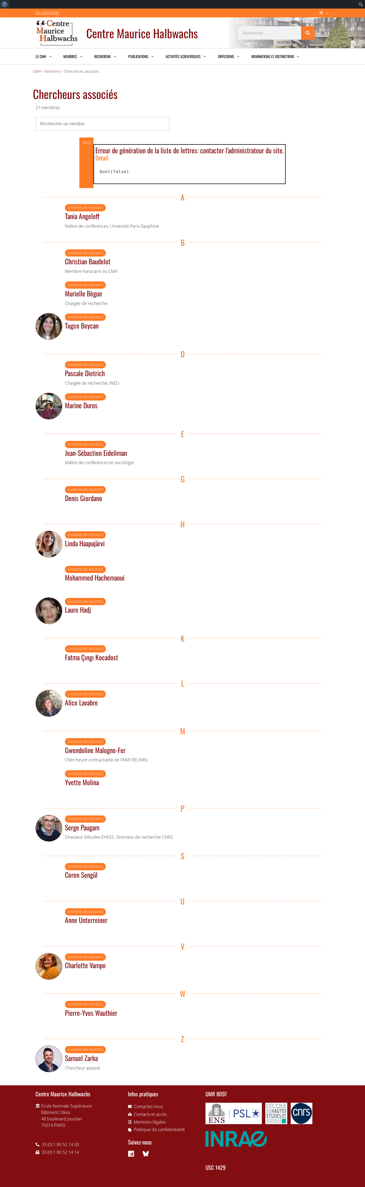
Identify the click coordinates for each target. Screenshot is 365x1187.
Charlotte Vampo (85, 965)
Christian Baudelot (87, 261)
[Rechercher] (307, 33)
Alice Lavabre (81, 702)
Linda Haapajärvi (85, 543)
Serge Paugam (82, 827)
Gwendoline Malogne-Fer (95, 750)
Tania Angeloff (82, 216)
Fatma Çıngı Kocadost (91, 657)
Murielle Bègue (83, 293)
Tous (86, 142)
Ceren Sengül (81, 874)
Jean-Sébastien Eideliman (96, 453)
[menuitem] (4, 4)
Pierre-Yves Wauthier (91, 1012)
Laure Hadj (78, 609)
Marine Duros (81, 405)
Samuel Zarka (81, 1058)
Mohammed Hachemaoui (95, 577)
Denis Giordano (83, 498)
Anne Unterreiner (86, 920)
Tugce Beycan (82, 325)
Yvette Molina (82, 782)
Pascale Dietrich (85, 373)
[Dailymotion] (131, 1153)
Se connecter (47, 12)
